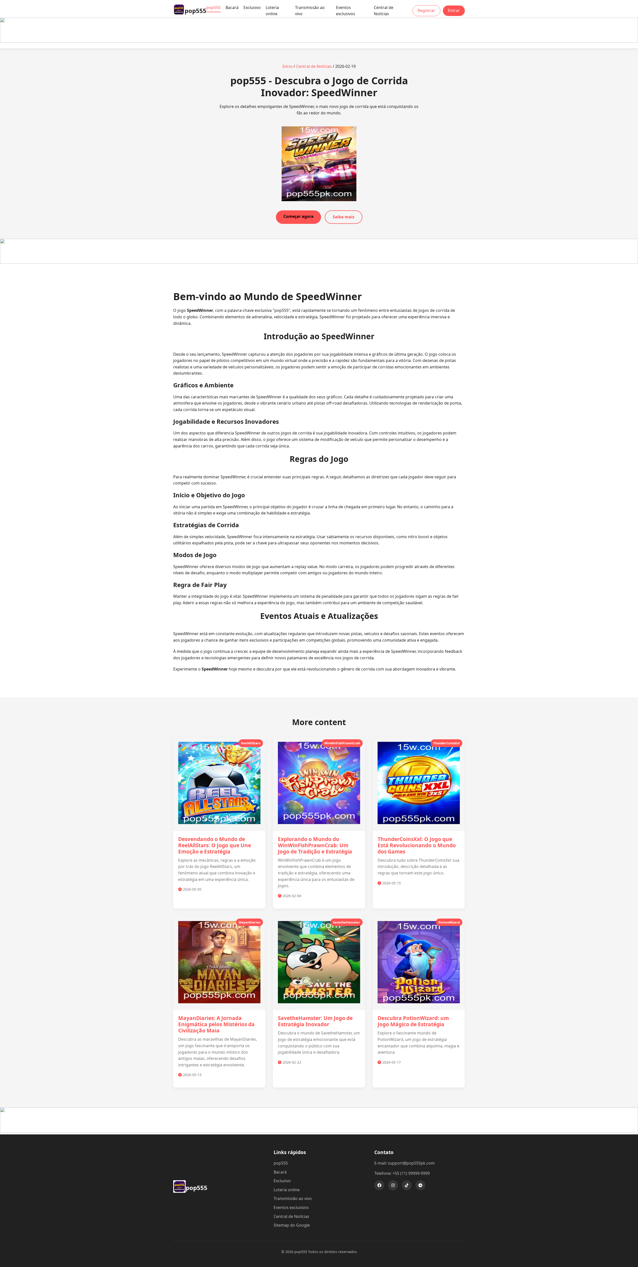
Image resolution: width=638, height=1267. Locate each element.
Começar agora (298, 216)
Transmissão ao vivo (310, 11)
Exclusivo (252, 7)
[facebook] (379, 1185)
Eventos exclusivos (345, 11)
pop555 (213, 7)
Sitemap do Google (292, 1225)
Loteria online (272, 11)
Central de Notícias (383, 11)
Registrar (426, 10)
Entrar (454, 10)
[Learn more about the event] (319, 41)
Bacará (232, 7)
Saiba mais (343, 217)
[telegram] (420, 1185)
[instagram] (393, 1185)
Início (287, 66)
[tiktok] (407, 1185)
